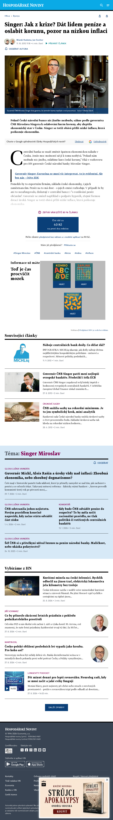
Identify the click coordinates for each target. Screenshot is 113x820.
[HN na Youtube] (44, 749)
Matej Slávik (88, 111)
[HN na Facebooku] (26, 749)
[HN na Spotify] (39, 749)
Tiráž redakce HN (13, 781)
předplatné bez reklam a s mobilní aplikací (59, 237)
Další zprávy (56, 707)
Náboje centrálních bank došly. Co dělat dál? (74, 345)
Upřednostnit (100, 142)
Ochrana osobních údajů (45, 776)
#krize (68, 253)
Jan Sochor (38, 40)
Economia (9, 786)
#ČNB (37, 253)
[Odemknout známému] (106, 16)
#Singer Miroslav (22, 253)
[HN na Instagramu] (30, 749)
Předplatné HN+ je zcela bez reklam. (93, 330)
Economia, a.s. (24, 734)
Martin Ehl (11, 642)
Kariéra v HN (11, 790)
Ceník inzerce (11, 795)
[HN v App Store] (35, 764)
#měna (78, 253)
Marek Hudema (23, 40)
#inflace (89, 253)
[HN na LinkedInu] (35, 749)
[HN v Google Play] (15, 764)
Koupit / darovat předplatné (85, 776)
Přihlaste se (69, 245)
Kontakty (9, 776)
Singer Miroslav (40, 453)
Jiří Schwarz (12, 611)
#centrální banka (52, 253)
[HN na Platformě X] (22, 749)
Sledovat (79, 142)
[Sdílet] (99, 16)
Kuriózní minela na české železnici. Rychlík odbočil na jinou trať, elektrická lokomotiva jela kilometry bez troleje (73, 582)
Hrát (62, 284)
